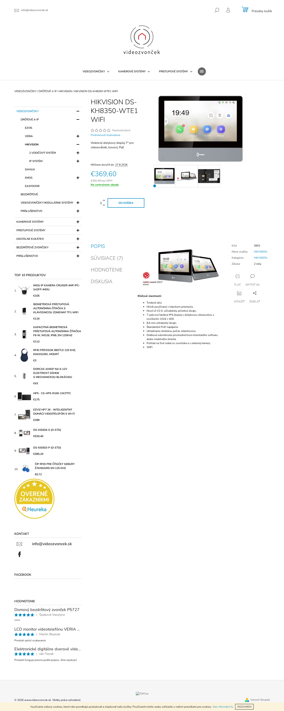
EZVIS (28, 128)
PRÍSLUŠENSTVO (31, 211)
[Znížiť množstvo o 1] (104, 205)
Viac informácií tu (222, 707)
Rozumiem (244, 707)
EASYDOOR (32, 186)
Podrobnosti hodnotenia (105, 135)
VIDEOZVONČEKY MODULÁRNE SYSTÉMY (47, 202)
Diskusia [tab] (101, 281)
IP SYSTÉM (35, 161)
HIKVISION (32, 144)
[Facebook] (19, 554)
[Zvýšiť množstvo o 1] (104, 200)
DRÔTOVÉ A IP (30, 119)
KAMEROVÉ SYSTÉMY (30, 222)
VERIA (29, 136)
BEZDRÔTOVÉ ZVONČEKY (32, 247)
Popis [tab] (98, 246)
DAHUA (30, 169)
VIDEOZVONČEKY (27, 111)
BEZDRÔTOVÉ (29, 194)
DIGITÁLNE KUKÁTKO (30, 239)
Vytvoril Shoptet (260, 700)
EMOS (28, 178)
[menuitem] (96, 71)
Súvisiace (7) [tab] (107, 258)
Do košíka (126, 203)
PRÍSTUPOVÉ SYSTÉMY (30, 230)
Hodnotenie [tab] (107, 270)
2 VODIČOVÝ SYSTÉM (42, 153)
